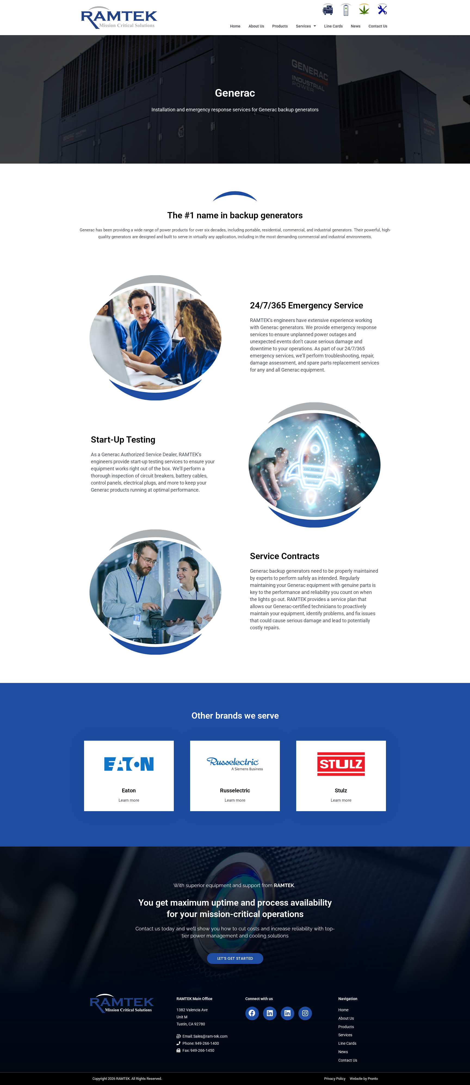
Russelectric (235, 790)
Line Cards (333, 26)
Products (280, 26)
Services (303, 26)
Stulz (341, 790)
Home (235, 26)
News (355, 26)
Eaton (129, 790)
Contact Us (378, 26)
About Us (256, 26)
